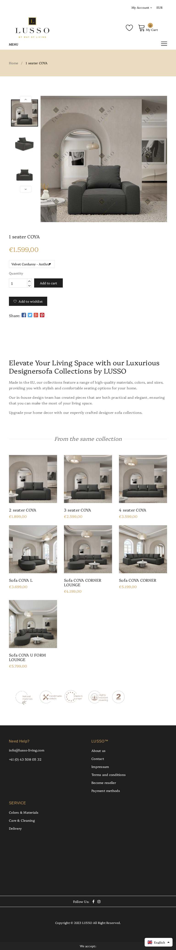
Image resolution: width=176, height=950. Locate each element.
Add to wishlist (31, 301)
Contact (97, 758)
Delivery (15, 828)
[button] (158, 942)
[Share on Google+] (35, 315)
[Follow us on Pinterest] (42, 315)
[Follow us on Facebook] (23, 315)
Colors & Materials (23, 812)
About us (98, 750)
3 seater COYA (77, 510)
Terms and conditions (108, 774)
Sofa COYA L (21, 580)
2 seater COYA (22, 510)
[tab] (88, 345)
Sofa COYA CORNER (137, 580)
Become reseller (103, 782)
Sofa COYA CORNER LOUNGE (82, 582)
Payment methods (105, 790)
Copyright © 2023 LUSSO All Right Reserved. (88, 922)
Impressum (100, 766)
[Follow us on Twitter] (29, 315)
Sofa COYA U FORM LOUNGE (27, 657)
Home (13, 63)
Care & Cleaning (22, 820)
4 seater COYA (132, 510)
